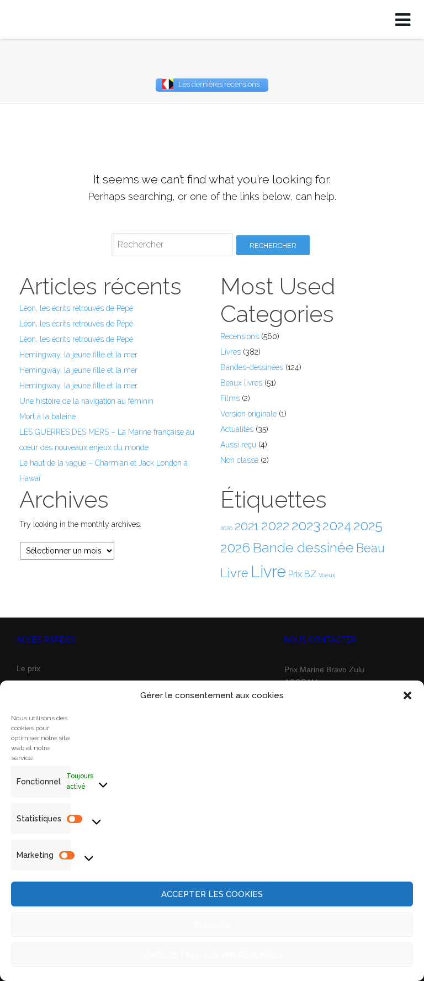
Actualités (236, 429)
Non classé (239, 460)
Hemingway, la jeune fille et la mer (78, 354)
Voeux (327, 575)
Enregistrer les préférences (212, 955)
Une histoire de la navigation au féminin (86, 401)
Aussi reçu (238, 444)
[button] (407, 695)
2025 (368, 525)
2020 (226, 528)
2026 (235, 548)
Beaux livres (241, 382)
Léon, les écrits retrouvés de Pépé (76, 308)
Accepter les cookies (212, 894)
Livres (230, 351)
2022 (275, 526)
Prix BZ (302, 574)
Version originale (248, 413)
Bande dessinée (303, 547)
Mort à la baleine (47, 416)
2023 (306, 525)
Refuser (212, 925)
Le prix (28, 668)
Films (230, 398)
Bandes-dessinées (251, 367)
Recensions (239, 336)
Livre (268, 571)
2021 (247, 526)
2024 (336, 526)
